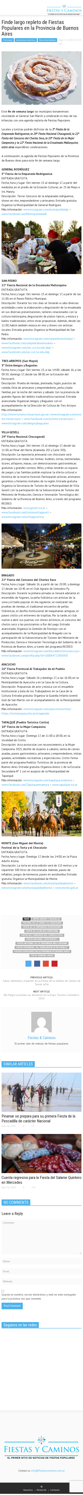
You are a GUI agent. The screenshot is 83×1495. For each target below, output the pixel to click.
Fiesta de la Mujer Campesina (42, 931)
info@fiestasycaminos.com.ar (48, 1470)
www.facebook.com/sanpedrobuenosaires (27, 343)
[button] (15, 10)
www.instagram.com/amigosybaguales (25, 423)
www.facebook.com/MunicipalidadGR (24, 214)
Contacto (55, 1489)
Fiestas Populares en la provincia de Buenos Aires (42, 951)
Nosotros (28, 1489)
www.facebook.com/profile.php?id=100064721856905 (35, 655)
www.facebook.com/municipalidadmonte (48, 883)
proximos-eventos (25, 40)
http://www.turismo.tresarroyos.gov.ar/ (25, 414)
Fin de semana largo (42, 955)
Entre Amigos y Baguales (46, 919)
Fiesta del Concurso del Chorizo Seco (42, 935)
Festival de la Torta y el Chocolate (42, 923)
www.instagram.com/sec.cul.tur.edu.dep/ (26, 347)
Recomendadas (47, 40)
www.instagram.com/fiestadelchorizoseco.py (50, 651)
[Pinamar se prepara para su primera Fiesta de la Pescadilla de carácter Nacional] (41, 1092)
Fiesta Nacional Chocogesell (42, 939)
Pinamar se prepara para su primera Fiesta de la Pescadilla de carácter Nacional (38, 1118)
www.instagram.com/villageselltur (23, 517)
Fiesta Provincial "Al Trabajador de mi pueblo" (42, 947)
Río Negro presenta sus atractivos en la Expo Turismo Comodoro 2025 (41, 996)
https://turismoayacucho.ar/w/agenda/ (25, 713)
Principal (7, 40)
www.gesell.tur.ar (34, 508)
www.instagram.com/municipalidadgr (46, 209)
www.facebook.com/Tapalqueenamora (25, 785)
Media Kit (41, 1489)
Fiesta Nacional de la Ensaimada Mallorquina (42, 943)
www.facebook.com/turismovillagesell (25, 512)
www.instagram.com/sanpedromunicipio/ (48, 338)
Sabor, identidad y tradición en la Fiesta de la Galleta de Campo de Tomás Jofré (41, 982)
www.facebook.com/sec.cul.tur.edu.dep (26, 352)
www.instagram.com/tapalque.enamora (47, 780)
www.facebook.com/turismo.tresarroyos (48, 419)
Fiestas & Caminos (42, 1037)
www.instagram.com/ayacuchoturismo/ (47, 709)
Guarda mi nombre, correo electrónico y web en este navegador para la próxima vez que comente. (39, 1296)
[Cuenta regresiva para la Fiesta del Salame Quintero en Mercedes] (41, 1153)
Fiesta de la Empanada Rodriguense (42, 927)
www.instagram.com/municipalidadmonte (27, 888)
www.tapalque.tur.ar (64, 785)
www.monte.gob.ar (66, 888)
